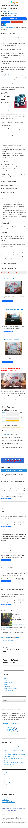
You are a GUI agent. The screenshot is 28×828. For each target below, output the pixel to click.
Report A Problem (6, 797)
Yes (20, 443)
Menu (4, 2)
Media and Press (8, 783)
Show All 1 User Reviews (8, 421)
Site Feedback (5, 799)
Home (2, 27)
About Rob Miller (6, 808)
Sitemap (6, 780)
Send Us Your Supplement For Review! (13, 785)
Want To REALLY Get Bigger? (12, 460)
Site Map (13, 810)
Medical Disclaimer (8, 682)
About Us (6, 678)
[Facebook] (2, 24)
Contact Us (6, 680)
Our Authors (7, 686)
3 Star (3, 415)
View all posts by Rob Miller (7, 640)
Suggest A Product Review (8, 801)
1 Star (3, 419)
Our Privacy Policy (17, 808)
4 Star (3, 414)
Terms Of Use (7, 684)
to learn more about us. (10, 723)
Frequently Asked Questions (10, 688)
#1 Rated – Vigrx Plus (9, 279)
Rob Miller (6, 11)
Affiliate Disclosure (8, 776)
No (4, 445)
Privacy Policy (7, 778)
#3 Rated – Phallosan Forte (11, 340)
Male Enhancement (11, 27)
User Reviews (13, 13)
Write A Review (14, 18)
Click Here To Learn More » (7, 331)
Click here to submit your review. (11, 427)
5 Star (3, 412)
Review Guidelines (8, 690)
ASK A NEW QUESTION (6, 498)
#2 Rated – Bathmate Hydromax (12, 309)
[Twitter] (5, 24)
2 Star (3, 417)
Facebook (3, 637)
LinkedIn (8, 637)
